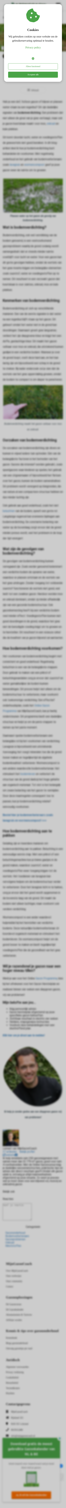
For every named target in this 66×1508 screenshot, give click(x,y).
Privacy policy (33, 47)
